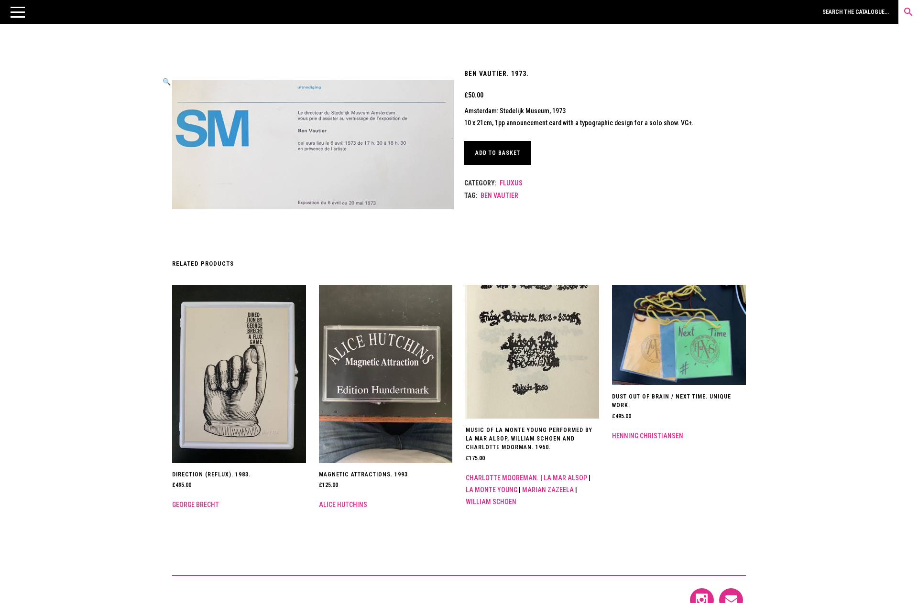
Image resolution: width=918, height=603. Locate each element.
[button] (18, 12)
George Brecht (195, 504)
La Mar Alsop (565, 478)
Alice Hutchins (343, 504)
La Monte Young (491, 490)
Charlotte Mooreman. (502, 478)
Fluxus (511, 183)
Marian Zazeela (548, 490)
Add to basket (497, 153)
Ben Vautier (499, 195)
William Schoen (491, 502)
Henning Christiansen (647, 436)
